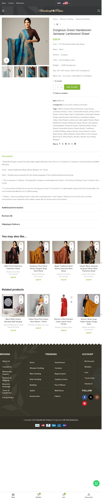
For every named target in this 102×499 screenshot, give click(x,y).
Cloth (69, 111)
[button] (4, 41)
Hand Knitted (63, 117)
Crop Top (45, 325)
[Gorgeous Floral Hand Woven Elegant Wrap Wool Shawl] (38, 252)
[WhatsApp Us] (96, 483)
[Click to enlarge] (6, 60)
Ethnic (91, 111)
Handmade (85, 117)
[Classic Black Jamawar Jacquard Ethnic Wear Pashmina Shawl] (88, 252)
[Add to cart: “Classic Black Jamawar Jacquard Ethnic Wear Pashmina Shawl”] (97, 249)
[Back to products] (57, 24)
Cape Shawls (89, 109)
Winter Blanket (70, 134)
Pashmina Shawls (71, 125)
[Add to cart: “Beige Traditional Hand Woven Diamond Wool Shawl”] (71, 249)
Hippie (92, 117)
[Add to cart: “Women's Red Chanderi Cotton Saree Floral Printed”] (71, 302)
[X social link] (62, 144)
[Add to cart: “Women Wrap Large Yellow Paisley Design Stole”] (97, 302)
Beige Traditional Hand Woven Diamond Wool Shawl (64, 268)
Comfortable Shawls (80, 111)
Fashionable (79, 114)
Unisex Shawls (84, 131)
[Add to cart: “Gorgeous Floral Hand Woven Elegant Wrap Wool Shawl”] (46, 249)
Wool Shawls (68, 137)
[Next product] (60, 24)
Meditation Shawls (60, 123)
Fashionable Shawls (92, 114)
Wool (78, 134)
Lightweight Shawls (86, 120)
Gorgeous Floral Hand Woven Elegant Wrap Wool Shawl (38, 268)
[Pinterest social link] (66, 144)
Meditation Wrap (74, 123)
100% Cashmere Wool (66, 109)
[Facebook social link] (59, 144)
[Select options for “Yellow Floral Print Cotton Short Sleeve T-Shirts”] (46, 302)
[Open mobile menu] (3, 10)
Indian (55, 120)
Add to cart (72, 87)
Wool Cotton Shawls (89, 134)
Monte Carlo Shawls (90, 123)
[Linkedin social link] (69, 144)
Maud (97, 120)
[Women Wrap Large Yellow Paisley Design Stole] (88, 305)
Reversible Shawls (66, 128)
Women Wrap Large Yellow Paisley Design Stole (88, 321)
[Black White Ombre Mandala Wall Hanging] (13, 305)
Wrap (94, 137)
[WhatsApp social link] (72, 144)
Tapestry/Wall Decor (10, 325)
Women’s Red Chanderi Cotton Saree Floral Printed (63, 321)
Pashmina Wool (85, 125)
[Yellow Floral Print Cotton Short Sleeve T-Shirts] (38, 305)
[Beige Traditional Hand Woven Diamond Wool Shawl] (63, 252)
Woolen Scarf (85, 137)
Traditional (89, 128)
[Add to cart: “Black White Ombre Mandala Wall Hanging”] (21, 302)
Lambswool (73, 120)
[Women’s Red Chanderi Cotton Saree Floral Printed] (63, 305)
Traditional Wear (59, 131)
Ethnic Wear (64, 114)
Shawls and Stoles (83, 19)
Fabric (71, 114)
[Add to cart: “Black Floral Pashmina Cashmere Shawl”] (21, 249)
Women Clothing (66, 19)
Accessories (68, 105)
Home (55, 19)
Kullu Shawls (63, 120)
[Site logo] (51, 10)
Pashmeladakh (58, 125)
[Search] (98, 10)
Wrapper (56, 139)
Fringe (55, 117)
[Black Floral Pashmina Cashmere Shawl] (13, 252)
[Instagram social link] (97, 397)
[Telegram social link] (75, 144)
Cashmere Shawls (60, 111)
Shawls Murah (79, 128)
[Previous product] (54, 24)
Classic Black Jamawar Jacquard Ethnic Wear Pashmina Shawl (89, 268)
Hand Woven (75, 117)
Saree (70, 327)
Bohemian (79, 109)
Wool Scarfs (57, 137)
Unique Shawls (72, 131)
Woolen (77, 137)
